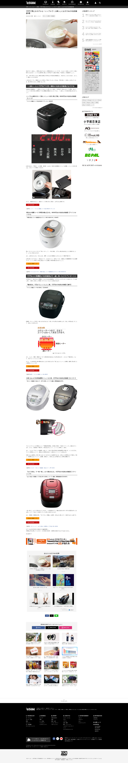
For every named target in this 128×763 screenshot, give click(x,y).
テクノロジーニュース (30, 726)
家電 (38, 6)
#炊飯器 (52, 16)
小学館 (68, 739)
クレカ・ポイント (54, 722)
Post (52, 615)
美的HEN (96, 731)
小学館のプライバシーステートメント (83, 739)
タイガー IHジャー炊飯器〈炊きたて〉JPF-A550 (42, 468)
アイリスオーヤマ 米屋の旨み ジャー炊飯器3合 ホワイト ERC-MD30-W (48, 271)
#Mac (93, 102)
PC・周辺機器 (28, 724)
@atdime (39, 627)
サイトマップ (74, 737)
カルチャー (81, 719)
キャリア (41, 717)
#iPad (84, 105)
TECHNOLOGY (31, 715)
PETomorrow (97, 729)
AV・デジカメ (28, 717)
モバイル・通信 (29, 719)
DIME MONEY (54, 717)
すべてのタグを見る (97, 107)
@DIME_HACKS (53, 627)
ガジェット (28, 722)
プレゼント (95, 719)
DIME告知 (95, 717)
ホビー (80, 721)
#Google (89, 100)
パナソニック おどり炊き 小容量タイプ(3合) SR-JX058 (44, 526)
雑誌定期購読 (73, 739)
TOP (27, 6)
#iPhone (84, 100)
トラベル (65, 721)
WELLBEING (97, 727)
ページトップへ (64, 701)
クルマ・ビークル (66, 717)
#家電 (97, 102)
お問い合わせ (94, 737)
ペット (64, 727)
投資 (52, 719)
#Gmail (99, 100)
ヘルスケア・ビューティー (68, 726)
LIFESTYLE (67, 715)
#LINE (84, 102)
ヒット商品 (42, 721)
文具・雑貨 (65, 722)
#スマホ (94, 100)
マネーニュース (54, 724)
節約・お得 (53, 721)
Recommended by (65, 609)
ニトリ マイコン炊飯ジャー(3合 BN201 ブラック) (42, 208)
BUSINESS (43, 715)
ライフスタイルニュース (68, 729)
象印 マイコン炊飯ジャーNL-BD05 (39, 374)
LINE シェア (56, 615)
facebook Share (47, 615)
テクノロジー (32, 6)
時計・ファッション (67, 724)
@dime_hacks (66, 627)
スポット (80, 717)
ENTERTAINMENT (84, 715)
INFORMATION (98, 715)
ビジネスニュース (43, 724)
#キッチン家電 (46, 16)
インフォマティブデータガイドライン (84, 737)
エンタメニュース (82, 722)
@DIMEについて (68, 737)
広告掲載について (94, 739)
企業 (40, 719)
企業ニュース (98, 722)
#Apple (88, 102)
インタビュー (42, 722)
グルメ (64, 719)
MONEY (55, 715)
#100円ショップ (90, 105)
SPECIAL (97, 724)
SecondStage (97, 726)
